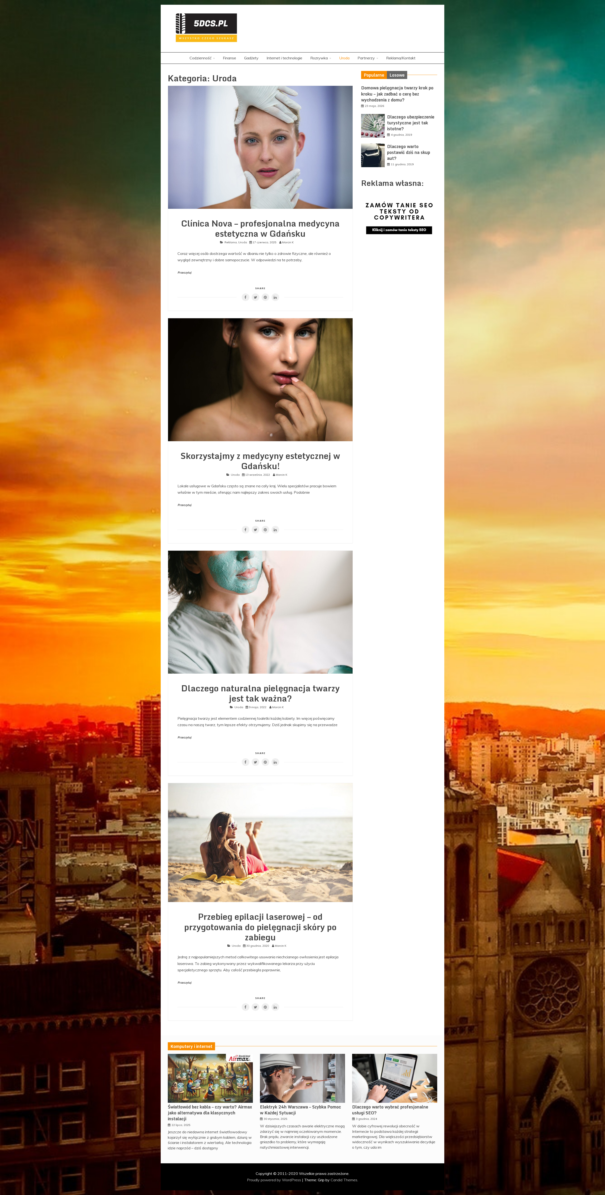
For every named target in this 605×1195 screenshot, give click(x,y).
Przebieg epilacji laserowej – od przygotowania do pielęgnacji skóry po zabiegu (260, 927)
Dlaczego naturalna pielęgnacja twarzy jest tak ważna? (260, 693)
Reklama (231, 242)
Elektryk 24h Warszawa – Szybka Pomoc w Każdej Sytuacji (300, 1109)
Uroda (344, 58)
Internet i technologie (284, 58)
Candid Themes (344, 1180)
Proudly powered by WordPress (274, 1180)
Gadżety (251, 58)
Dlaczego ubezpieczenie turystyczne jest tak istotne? (410, 122)
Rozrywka (319, 58)
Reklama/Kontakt (400, 58)
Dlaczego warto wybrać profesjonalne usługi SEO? (390, 1109)
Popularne (374, 75)
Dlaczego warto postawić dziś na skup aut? (408, 152)
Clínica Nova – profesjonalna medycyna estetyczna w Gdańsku (260, 228)
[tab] (374, 75)
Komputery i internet (191, 1046)
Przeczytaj (184, 272)
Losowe (397, 75)
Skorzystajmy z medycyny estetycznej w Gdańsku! (260, 461)
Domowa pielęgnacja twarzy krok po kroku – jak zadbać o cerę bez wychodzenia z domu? (397, 93)
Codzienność (201, 58)
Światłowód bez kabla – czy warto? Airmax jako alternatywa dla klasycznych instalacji (210, 1112)
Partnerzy (366, 58)
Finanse (229, 58)
